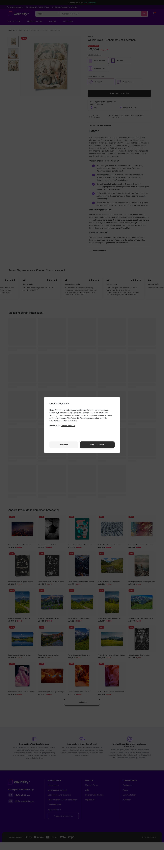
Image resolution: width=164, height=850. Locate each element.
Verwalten (64, 445)
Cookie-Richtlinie (68, 426)
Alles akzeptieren (97, 445)
